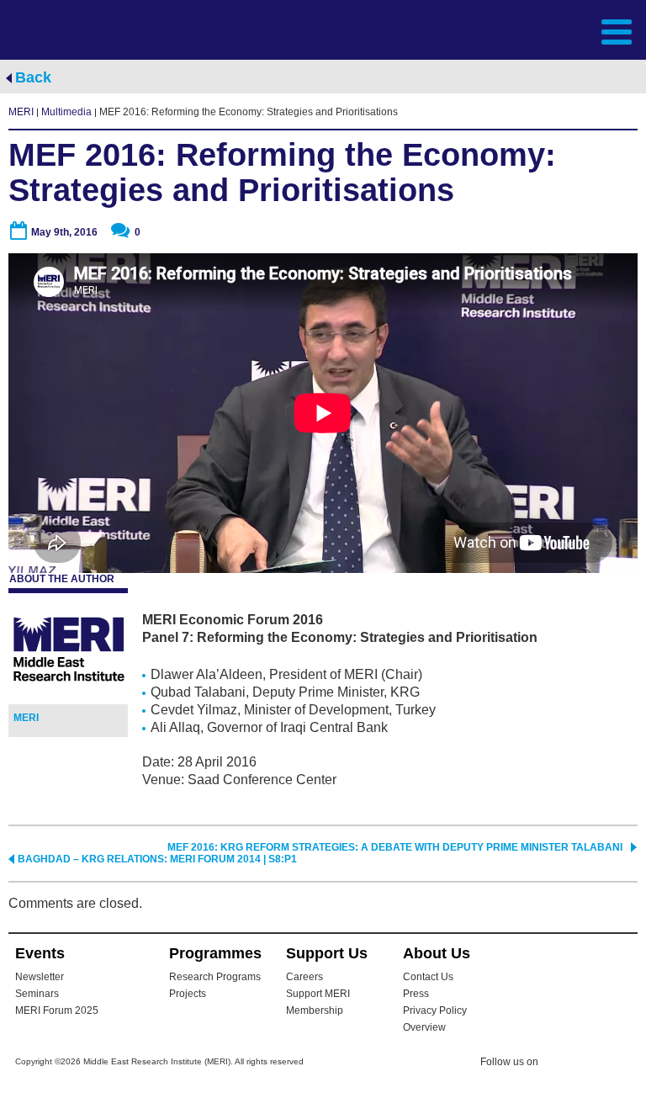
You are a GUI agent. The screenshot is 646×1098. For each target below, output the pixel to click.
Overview (424, 1027)
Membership (314, 1010)
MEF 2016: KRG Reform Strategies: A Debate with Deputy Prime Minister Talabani (394, 847)
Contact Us (428, 977)
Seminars (37, 994)
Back (33, 77)
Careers (304, 977)
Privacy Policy (435, 1010)
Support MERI (318, 994)
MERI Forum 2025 (56, 1010)
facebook (593, 1064)
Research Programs (215, 977)
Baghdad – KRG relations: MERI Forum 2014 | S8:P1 (157, 859)
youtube (627, 1063)
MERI (75, 30)
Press (416, 994)
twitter (559, 1064)
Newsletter (39, 977)
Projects (187, 994)
